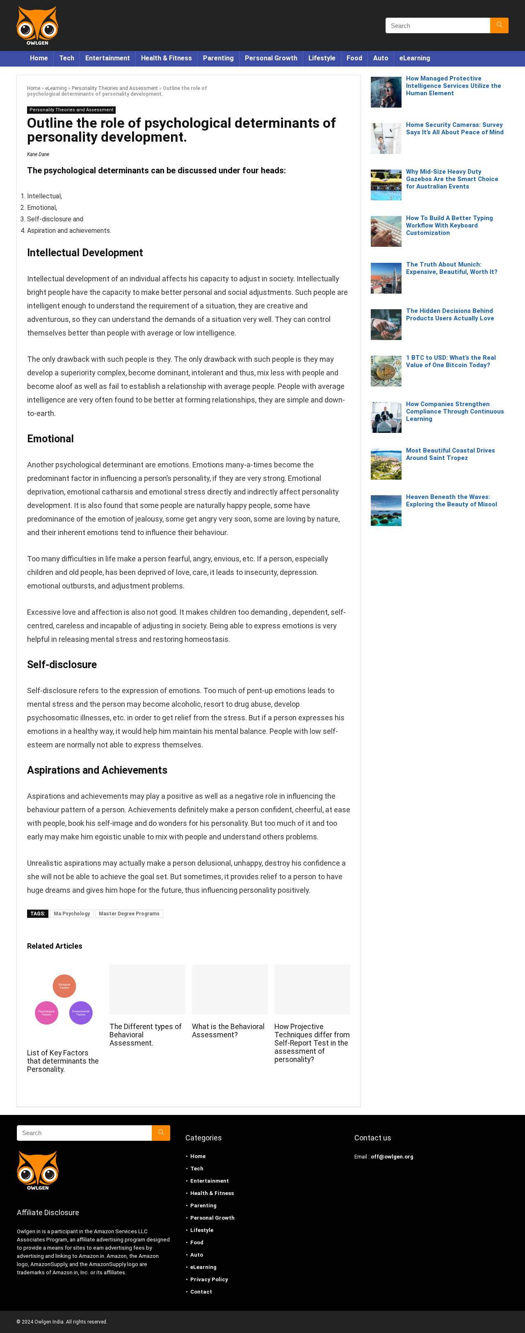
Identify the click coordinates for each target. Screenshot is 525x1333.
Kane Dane (38, 154)
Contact (201, 1292)
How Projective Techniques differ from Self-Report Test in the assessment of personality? (312, 1043)
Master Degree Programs (129, 914)
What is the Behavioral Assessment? (228, 1031)
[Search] (499, 25)
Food (354, 58)
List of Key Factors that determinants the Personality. (63, 1061)
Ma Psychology (72, 914)
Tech (66, 58)
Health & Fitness (166, 58)
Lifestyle (322, 58)
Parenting (218, 58)
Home (39, 58)
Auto (380, 58)
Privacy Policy (209, 1279)
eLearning (414, 58)
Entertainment (107, 58)
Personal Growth (271, 58)
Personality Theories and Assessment (115, 88)
